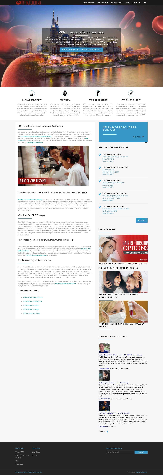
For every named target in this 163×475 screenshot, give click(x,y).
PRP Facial (65, 100)
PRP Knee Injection (98, 100)
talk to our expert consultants (65, 284)
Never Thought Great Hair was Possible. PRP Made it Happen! (120, 355)
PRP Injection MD (20, 472)
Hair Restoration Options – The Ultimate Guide (123, 264)
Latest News (36, 452)
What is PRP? (88, 2)
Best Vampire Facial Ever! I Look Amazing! (113, 383)
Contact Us (136, 2)
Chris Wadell (103, 427)
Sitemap (34, 455)
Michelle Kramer (104, 399)
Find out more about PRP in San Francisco (81, 49)
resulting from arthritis (35, 143)
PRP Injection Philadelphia (32, 301)
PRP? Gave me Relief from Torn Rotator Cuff (114, 413)
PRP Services (116, 2)
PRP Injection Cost (131, 100)
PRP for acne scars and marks (36, 255)
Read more (136, 137)
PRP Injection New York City (33, 297)
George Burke (104, 368)
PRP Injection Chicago (31, 309)
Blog (128, 2)
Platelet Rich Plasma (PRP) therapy (30, 199)
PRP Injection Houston (31, 305)
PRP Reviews (102, 2)
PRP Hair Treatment (31, 100)
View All (141, 220)
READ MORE (102, 431)
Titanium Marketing (141, 472)
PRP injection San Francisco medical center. (36, 136)
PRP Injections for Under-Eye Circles (118, 268)
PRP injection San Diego (31, 313)
